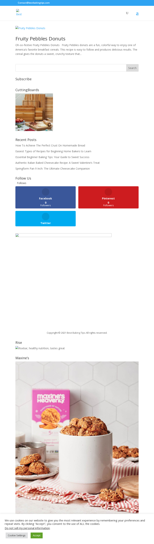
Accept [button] (36, 535)
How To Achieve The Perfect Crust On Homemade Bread (50, 145)
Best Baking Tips (76, 332)
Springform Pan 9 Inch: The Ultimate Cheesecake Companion (52, 168)
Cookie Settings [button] (17, 535)
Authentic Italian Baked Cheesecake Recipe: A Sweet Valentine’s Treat (57, 162)
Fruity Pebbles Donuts (40, 38)
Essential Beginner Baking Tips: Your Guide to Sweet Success (52, 157)
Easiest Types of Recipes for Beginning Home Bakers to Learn (53, 151)
